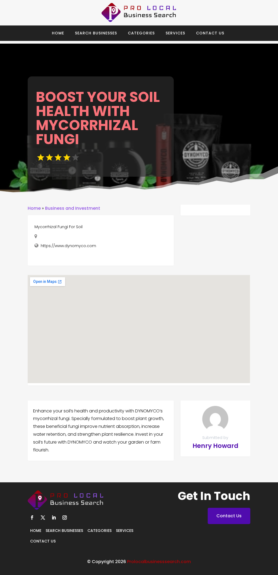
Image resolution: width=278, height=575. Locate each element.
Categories (141, 33)
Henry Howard (215, 445)
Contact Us (210, 33)
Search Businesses (96, 33)
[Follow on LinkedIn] (53, 517)
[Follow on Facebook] (32, 517)
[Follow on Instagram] (64, 517)
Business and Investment (72, 208)
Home (58, 33)
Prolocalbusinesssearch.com (159, 561)
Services (175, 33)
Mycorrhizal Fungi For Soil (58, 227)
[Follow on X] (43, 517)
